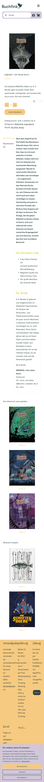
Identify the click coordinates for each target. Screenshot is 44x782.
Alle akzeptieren (22, 766)
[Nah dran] (42, 746)
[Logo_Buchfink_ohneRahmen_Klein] (12, 4)
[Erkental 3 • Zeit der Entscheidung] (22, 493)
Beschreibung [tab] (8, 138)
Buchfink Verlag (17, 127)
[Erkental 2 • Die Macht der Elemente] (22, 407)
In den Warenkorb (14, 112)
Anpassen (22, 772)
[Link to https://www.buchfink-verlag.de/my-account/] (33, 15)
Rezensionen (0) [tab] (8, 145)
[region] (22, 763)
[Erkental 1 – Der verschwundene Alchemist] (22, 450)
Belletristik (19, 124)
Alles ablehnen (22, 777)
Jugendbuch (29, 124)
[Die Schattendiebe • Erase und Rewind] (22, 592)
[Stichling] (22, 548)
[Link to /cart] (38, 15)
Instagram (7, 739)
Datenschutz (26, 761)
